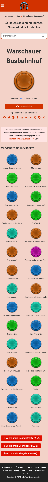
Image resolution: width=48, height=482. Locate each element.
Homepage (8, 16)
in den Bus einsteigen (12, 168)
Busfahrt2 (36, 223)
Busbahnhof (12, 352)
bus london (12, 297)
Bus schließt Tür (12, 205)
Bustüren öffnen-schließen (36, 352)
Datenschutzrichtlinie (37, 467)
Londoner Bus (12, 242)
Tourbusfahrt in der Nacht (12, 223)
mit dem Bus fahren (36, 279)
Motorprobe (36, 168)
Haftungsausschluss (37, 470)
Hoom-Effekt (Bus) (12, 371)
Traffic (36, 389)
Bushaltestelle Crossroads (36, 297)
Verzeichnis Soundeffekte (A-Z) (23, 438)
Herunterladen (26, 106)
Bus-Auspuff (12, 260)
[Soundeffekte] (24, 6)
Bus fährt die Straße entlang (36, 186)
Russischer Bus (12, 279)
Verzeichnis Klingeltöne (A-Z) (21, 453)
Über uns (19, 467)
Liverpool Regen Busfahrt (12, 315)
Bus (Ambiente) (36, 334)
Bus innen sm (12, 408)
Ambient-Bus (36, 408)
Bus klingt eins (12, 186)
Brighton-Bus (12, 334)
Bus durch (36, 426)
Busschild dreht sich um (36, 371)
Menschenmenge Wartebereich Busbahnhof (19, 426)
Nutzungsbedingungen (15, 470)
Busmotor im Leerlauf (36, 205)
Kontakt (26, 473)
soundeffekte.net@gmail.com (21, 139)
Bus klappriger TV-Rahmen (12, 389)
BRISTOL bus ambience (35, 315)
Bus (18, 16)
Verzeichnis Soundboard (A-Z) (22, 445)
